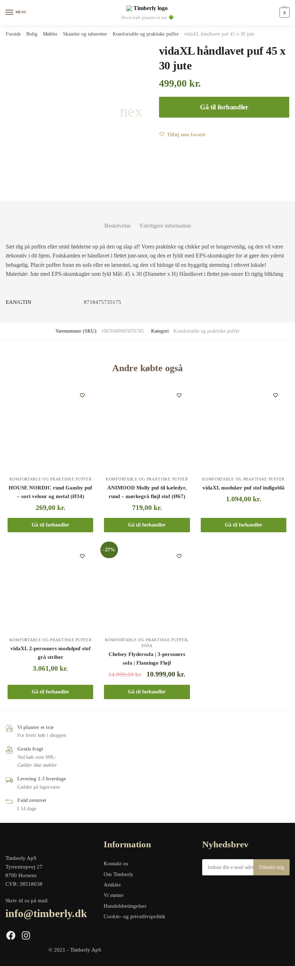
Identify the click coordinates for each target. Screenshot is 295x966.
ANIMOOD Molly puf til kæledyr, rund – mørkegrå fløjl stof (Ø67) (147, 492)
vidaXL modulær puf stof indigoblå (244, 488)
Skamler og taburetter (85, 34)
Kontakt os (116, 863)
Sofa (146, 645)
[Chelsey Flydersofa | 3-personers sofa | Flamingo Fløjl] (147, 588)
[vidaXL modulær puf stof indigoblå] (243, 427)
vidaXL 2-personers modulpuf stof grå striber (50, 653)
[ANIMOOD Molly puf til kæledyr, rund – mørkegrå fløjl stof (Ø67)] (147, 427)
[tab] (117, 220)
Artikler (112, 885)
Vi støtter (114, 895)
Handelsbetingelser (125, 906)
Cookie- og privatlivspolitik (134, 916)
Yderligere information (165, 226)
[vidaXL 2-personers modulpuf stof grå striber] (50, 588)
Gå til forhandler (224, 107)
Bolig (31, 34)
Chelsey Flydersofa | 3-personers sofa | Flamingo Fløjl (147, 658)
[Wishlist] (82, 395)
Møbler (50, 34)
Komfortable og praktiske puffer (146, 34)
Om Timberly (118, 874)
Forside (13, 34)
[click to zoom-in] (74, 111)
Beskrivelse (117, 226)
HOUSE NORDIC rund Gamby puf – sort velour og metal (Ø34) (50, 492)
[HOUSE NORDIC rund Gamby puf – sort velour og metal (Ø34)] (50, 427)
